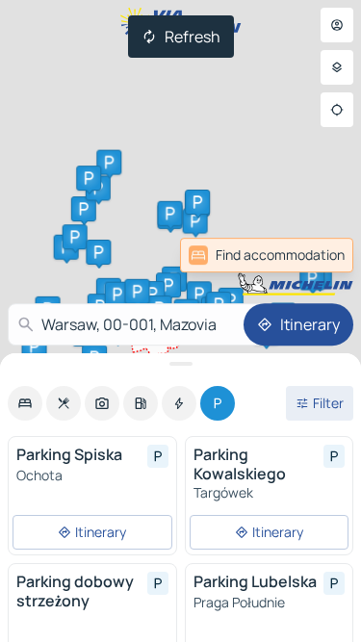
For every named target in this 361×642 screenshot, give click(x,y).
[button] (168, 284)
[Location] (337, 109)
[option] (25, 403)
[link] (311, 255)
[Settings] (337, 67)
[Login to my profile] (337, 25)
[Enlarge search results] (180, 363)
